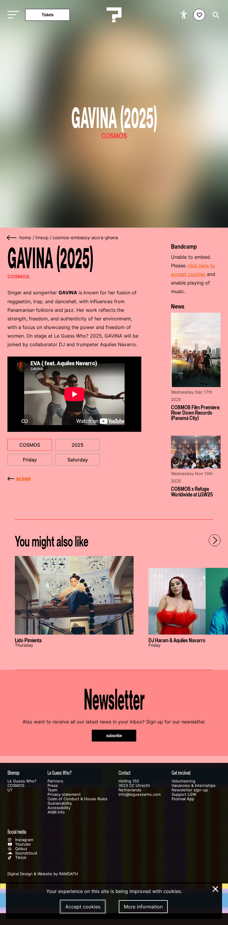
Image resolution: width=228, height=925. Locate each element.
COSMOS (29, 445)
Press (53, 785)
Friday (30, 460)
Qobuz (20, 848)
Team (52, 790)
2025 (77, 445)
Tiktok (20, 857)
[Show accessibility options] (184, 15)
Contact (124, 772)
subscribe (114, 735)
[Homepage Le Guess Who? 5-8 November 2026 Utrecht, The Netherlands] (114, 14)
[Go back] (11, 238)
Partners (55, 781)
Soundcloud (25, 853)
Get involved (181, 772)
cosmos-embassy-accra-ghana (85, 237)
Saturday (77, 460)
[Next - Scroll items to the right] (215, 540)
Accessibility (59, 808)
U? (9, 790)
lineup (41, 237)
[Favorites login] (199, 15)
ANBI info (56, 812)
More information (143, 907)
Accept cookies (82, 907)
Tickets (47, 14)
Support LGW (184, 794)
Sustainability (60, 803)
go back (23, 478)
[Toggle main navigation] (12, 15)
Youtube (22, 844)
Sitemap (13, 772)
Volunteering (183, 781)
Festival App (183, 799)
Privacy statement (64, 794)
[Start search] (214, 15)
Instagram (23, 840)
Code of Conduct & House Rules (77, 799)
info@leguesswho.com (139, 794)
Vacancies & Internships (194, 785)
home (25, 237)
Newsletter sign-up (190, 790)
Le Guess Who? (22, 781)
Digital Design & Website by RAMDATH (42, 874)
